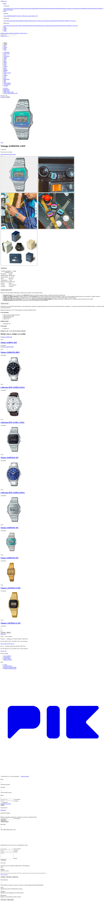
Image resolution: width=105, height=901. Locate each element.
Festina (41, 8)
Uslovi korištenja (7, 656)
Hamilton (58, 8)
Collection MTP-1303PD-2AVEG (13, 493)
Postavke (3, 877)
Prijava (2, 805)
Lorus (79, 8)
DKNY (38, 8)
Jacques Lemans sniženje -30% (31, 16)
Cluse (32, 8)
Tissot (93, 8)
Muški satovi (6, 90)
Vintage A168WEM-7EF (9, 528)
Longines (75, 8)
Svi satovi (5, 16)
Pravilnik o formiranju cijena (9, 668)
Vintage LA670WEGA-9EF (11, 588)
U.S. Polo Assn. (72, 20)
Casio (17, 8)
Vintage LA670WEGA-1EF (11, 623)
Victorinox (10, 9)
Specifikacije (3, 268)
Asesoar (5, 28)
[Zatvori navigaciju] (9, 36)
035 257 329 (3, 651)
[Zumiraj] (2, 630)
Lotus (81, 8)
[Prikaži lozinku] (18, 801)
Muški (9, 16)
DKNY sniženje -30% (19, 16)
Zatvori (2, 869)
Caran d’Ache (12, 8)
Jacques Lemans (66, 8)
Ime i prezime (17, 848)
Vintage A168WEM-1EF (9, 457)
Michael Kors (86, 8)
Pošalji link (3, 820)
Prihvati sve (15, 877)
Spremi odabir (10, 899)
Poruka (15, 858)
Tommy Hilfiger (97, 8)
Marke (5, 43)
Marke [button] (4, 3)
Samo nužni (8, 877)
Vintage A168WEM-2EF (9, 558)
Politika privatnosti (7, 659)
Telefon (16, 851)
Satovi (5, 44)
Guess (51, 8)
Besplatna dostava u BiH (6, 289)
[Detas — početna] (4, 36)
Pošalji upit (3, 859)
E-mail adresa (17, 799)
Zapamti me (5, 802)
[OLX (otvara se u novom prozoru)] (52, 774)
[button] (4, 33)
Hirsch (61, 8)
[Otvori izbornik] (27, 33)
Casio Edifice (21, 8)
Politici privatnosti (4, 874)
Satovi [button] (4, 11)
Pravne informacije (7, 666)
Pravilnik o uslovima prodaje (9, 667)
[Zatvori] (1, 630)
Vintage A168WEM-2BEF (10, 352)
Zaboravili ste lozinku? (6, 803)
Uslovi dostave (6, 657)
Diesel (34, 8)
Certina (26, 8)
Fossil (44, 8)
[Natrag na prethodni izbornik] (7, 36)
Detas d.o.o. (3, 634)
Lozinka (16, 801)
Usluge (5, 30)
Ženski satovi (6, 89)
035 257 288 (3, 643)
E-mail (16, 850)
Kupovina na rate (4, 303)
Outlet (4, 29)
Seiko (90, 8)
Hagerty (54, 8)
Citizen (29, 8)
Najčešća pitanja (7, 658)
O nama (5, 664)
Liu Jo (71, 8)
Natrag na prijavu (4, 821)
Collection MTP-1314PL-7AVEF (12, 422)
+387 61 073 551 (10, 643)
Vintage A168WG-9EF (9, 342)
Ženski (12, 16)
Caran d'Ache (6, 53)
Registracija (3, 810)
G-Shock (47, 8)
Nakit (4, 27)
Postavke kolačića (25, 776)
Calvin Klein (6, 8)
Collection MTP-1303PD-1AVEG (13, 387)
